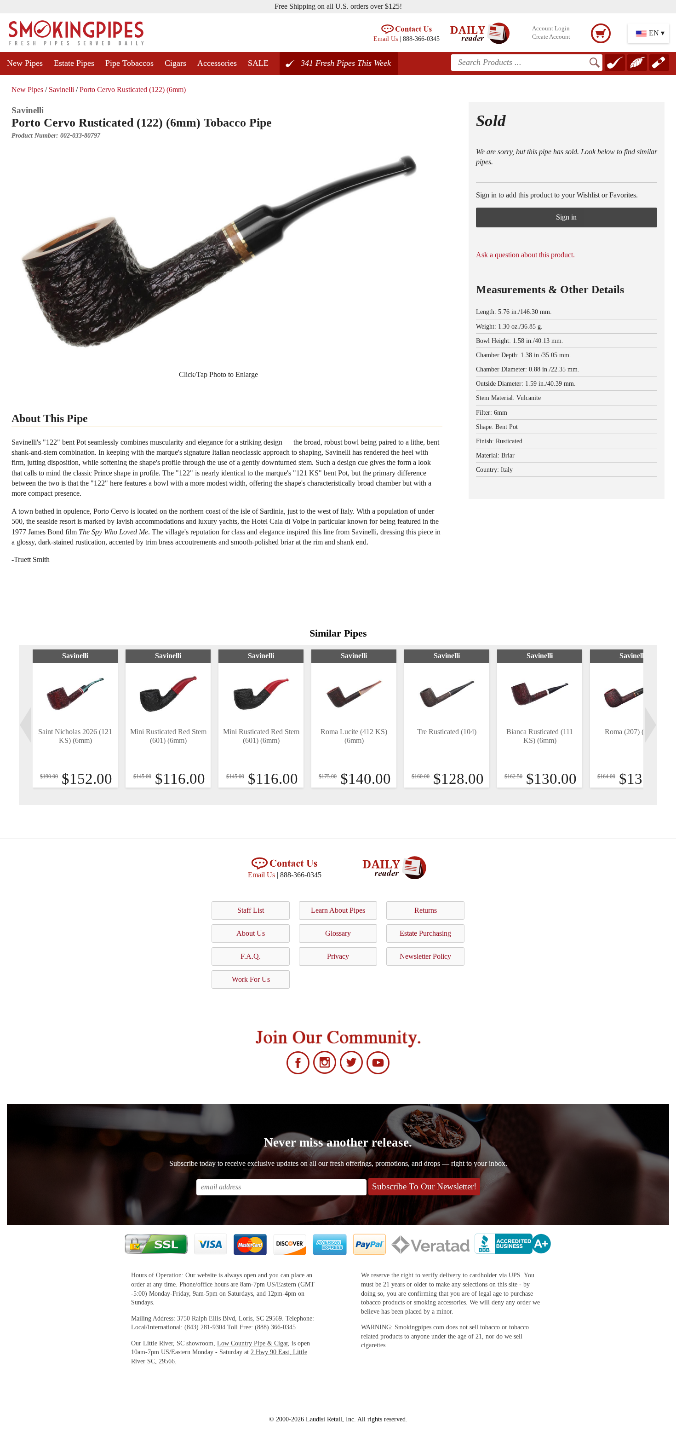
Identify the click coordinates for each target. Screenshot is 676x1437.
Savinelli (61, 89)
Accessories (217, 63)
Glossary (338, 933)
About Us (250, 933)
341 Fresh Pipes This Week (346, 63)
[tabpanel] (75, 718)
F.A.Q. (251, 956)
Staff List (250, 910)
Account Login (551, 28)
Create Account (551, 37)
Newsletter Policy (425, 956)
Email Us (385, 38)
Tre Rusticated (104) (446, 732)
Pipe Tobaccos (129, 63)
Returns (425, 910)
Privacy (338, 956)
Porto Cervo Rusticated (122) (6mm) (133, 89)
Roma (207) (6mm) (633, 732)
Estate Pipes (74, 63)
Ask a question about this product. (525, 255)
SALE (258, 63)
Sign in (566, 217)
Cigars (175, 63)
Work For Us (251, 979)
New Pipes (25, 63)
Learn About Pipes (338, 910)
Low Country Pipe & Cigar (252, 1343)
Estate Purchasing (425, 933)
